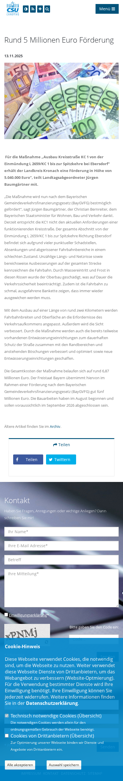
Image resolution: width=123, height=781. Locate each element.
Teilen (63, 444)
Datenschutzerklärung (52, 703)
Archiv (55, 426)
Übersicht (89, 716)
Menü (105, 8)
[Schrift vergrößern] (40, 9)
